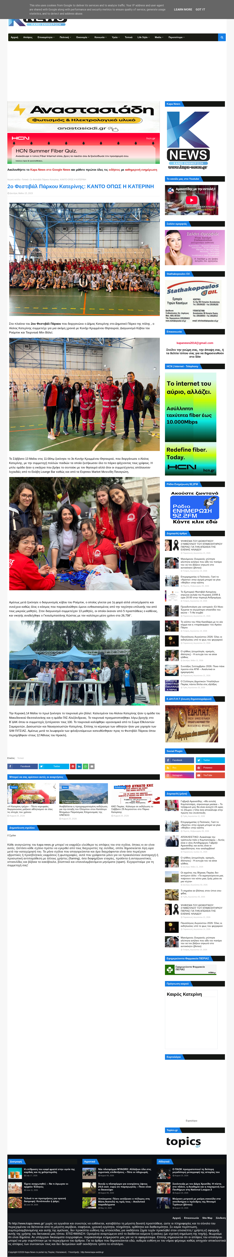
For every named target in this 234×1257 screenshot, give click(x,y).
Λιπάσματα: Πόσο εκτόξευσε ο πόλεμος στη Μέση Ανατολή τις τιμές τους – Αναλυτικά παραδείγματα (124, 1201)
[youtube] (210, 775)
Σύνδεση (221, 1218)
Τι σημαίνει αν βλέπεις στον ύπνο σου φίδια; (201, 892)
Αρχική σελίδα (13, 179)
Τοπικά (25, 179)
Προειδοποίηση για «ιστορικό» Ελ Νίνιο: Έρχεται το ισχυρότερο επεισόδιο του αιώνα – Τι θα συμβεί (202, 609)
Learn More (183, 9)
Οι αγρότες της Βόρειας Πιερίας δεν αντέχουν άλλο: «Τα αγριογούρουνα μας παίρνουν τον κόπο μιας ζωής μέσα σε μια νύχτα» (202, 877)
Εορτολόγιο (191, 1120)
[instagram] (179, 775)
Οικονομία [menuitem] (81, 37)
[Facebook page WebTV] (210, 783)
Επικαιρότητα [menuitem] (45, 37)
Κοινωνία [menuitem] (99, 37)
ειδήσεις (114, 169)
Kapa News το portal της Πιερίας (40, 1252)
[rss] (179, 768)
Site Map (207, 1218)
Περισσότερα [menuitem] (175, 37)
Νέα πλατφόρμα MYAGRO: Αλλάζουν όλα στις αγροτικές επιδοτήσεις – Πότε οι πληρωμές (124, 1170)
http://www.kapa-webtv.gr (92, 1252)
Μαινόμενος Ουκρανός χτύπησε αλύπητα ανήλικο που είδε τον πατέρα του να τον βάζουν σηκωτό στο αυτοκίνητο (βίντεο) (201, 563)
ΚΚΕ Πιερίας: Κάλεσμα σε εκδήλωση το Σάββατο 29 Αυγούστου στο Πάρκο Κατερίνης (132, 809)
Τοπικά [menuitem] (128, 37)
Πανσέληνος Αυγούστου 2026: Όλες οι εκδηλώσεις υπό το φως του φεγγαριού (202, 638)
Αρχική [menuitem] (14, 37)
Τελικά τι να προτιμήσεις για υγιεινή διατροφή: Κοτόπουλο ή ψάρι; (45, 1200)
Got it (200, 9)
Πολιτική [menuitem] (64, 37)
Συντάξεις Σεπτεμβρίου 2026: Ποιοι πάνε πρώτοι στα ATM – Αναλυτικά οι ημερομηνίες (202, 669)
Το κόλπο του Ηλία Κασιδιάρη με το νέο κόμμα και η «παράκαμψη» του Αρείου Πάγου (202, 624)
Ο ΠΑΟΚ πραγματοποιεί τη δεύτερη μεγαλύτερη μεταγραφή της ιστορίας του (196, 1170)
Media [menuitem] (158, 37)
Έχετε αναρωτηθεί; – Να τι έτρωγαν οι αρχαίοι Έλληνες (46, 1185)
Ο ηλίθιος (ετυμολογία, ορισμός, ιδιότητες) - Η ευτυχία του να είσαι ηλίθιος (199, 654)
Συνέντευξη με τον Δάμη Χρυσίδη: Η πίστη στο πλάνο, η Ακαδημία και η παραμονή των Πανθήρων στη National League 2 (199, 1186)
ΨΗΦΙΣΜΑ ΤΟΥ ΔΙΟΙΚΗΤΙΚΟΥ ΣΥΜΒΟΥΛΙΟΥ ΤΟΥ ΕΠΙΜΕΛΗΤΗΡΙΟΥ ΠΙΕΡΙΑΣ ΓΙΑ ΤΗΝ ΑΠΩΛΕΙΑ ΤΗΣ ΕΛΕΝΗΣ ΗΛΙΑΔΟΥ (201, 545)
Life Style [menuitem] (142, 37)
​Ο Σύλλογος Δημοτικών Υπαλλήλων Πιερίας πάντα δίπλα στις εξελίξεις (200, 683)
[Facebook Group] (179, 783)
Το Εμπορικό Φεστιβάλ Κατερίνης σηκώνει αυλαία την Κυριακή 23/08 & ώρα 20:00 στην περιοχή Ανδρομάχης (201, 594)
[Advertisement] (117, 67)
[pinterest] (210, 768)
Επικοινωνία (191, 1218)
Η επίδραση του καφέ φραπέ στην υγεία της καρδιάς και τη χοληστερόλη (49, 1170)
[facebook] (179, 760)
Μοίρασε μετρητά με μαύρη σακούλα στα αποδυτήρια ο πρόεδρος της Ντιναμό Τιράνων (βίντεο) (197, 1201)
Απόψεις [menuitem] (28, 37)
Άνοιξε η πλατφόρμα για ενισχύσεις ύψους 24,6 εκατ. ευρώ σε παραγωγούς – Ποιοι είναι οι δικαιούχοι (124, 1186)
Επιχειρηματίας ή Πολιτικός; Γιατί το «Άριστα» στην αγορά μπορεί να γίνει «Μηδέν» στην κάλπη (200, 579)
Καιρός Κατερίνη (184, 994)
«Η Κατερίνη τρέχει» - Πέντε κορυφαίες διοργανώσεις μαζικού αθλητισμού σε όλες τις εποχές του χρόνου (30, 809)
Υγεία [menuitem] (115, 37)
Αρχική (177, 1218)
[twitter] (210, 760)
